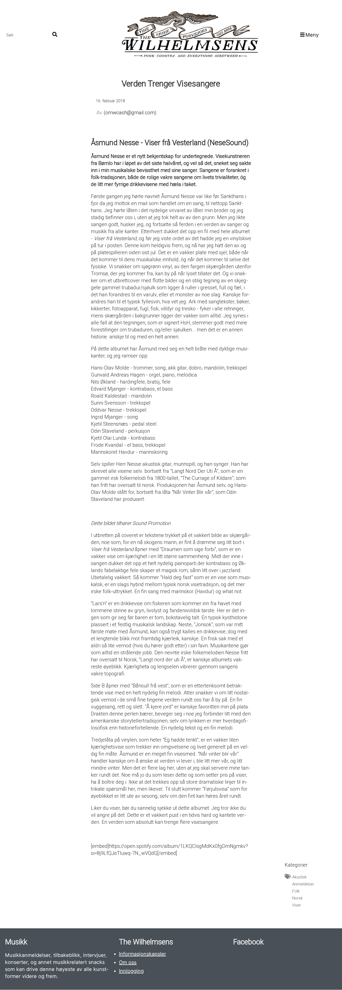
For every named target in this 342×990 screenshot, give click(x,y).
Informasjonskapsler (142, 954)
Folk (296, 891)
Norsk (297, 898)
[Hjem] (189, 35)
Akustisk (299, 877)
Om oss (127, 962)
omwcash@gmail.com (130, 113)
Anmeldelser (303, 884)
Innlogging (131, 971)
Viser (296, 905)
